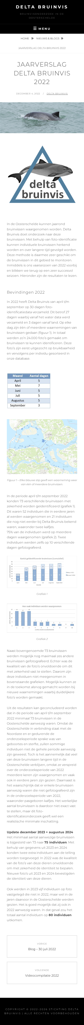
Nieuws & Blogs (47, 38)
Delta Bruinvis (42, 7)
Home (25, 38)
